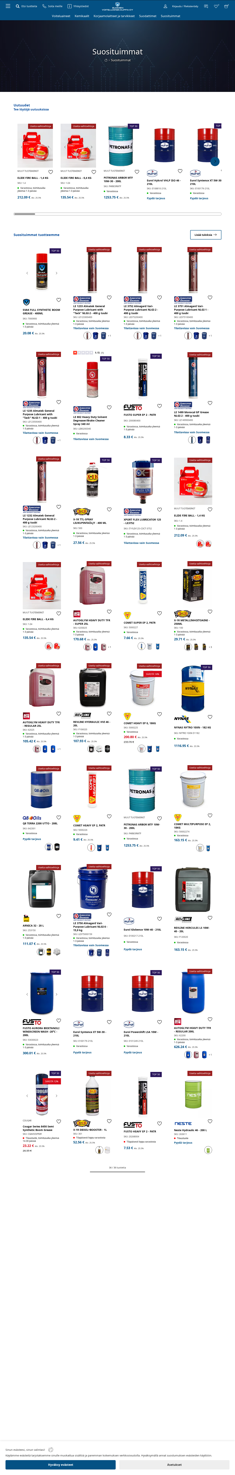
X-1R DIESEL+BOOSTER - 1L (90, 1129)
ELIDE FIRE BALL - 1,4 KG (32, 178)
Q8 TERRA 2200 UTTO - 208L (40, 823)
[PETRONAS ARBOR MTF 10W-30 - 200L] (121, 146)
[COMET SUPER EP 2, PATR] (143, 585)
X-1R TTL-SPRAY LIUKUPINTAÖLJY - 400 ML (89, 521)
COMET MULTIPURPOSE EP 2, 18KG (192, 825)
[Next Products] (215, 161)
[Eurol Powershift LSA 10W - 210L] (143, 993)
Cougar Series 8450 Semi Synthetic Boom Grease (38, 1128)
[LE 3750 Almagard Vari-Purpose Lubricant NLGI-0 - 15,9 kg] (92, 887)
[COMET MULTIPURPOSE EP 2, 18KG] (193, 788)
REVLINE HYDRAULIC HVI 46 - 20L (91, 723)
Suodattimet (147, 16)
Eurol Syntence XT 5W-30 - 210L (206, 182)
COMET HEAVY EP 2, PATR (89, 825)
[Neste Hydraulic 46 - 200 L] (193, 1094)
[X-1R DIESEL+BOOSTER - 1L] (92, 1094)
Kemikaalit (82, 16)
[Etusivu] (105, 60)
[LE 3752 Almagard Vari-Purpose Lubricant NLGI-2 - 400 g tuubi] (143, 270)
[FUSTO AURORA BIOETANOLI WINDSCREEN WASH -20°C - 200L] (42, 993)
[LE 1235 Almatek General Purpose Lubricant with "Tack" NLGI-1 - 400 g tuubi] (42, 375)
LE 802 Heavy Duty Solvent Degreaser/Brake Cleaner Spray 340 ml (90, 420)
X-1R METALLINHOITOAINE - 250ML (192, 621)
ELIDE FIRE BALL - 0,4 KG (76, 178)
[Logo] (117, 6)
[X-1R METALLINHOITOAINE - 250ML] (193, 584)
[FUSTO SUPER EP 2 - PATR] (143, 377)
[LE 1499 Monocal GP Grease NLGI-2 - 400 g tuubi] (193, 375)
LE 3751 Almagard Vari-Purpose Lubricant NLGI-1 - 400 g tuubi (191, 309)
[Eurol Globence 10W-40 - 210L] (143, 889)
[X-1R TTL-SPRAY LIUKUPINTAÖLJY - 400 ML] (92, 481)
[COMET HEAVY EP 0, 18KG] (143, 687)
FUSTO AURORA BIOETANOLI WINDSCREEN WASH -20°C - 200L (41, 1031)
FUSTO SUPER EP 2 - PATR (140, 414)
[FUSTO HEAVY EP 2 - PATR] (143, 1095)
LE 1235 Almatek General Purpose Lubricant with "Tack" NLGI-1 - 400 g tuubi (40, 414)
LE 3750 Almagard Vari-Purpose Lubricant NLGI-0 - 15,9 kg (90, 926)
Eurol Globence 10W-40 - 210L (142, 929)
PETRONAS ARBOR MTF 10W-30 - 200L (118, 179)
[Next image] (48, 147)
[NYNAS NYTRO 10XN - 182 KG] (193, 688)
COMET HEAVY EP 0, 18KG (140, 723)
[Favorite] (50, 172)
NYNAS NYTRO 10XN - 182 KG (192, 727)
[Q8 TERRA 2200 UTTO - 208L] (42, 789)
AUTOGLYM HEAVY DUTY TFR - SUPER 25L (91, 621)
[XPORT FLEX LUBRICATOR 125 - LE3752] (143, 481)
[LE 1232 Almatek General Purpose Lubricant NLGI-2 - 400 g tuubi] (42, 480)
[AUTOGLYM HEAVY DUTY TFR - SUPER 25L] (92, 584)
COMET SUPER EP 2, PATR (140, 622)
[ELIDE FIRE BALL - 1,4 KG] (35, 146)
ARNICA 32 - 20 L (33, 925)
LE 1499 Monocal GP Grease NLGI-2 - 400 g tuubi (191, 413)
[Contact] (206, 6)
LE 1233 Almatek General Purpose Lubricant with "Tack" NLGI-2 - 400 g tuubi (90, 309)
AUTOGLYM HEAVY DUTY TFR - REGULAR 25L (41, 723)
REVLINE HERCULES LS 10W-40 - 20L (191, 929)
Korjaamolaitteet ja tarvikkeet (114, 16)
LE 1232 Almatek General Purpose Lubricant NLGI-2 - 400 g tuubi (40, 519)
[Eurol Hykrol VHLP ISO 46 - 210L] (164, 145)
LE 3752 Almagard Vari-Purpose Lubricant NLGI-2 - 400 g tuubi (141, 309)
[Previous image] (22, 147)
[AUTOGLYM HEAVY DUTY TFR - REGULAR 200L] (193, 992)
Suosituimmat (170, 16)
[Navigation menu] (8, 6)
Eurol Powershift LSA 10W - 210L (141, 1033)
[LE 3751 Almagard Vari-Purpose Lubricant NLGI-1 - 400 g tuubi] (193, 270)
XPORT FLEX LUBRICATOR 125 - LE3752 (142, 521)
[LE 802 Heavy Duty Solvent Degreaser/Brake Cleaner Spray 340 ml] (92, 379)
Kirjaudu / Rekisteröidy (185, 6)
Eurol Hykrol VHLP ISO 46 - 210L (164, 182)
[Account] (165, 6)
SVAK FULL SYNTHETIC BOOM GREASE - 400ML (41, 311)
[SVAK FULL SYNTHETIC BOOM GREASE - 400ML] (42, 272)
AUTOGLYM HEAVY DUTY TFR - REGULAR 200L (192, 1029)
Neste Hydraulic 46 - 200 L (190, 1130)
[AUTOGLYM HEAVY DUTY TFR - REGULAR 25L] (42, 686)
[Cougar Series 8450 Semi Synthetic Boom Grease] (42, 1094)
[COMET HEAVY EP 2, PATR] (92, 789)
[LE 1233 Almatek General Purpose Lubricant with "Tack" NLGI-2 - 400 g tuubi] (92, 270)
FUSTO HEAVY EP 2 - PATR (140, 1131)
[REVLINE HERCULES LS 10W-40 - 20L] (193, 889)
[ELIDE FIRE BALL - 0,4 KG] (78, 146)
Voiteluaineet (61, 16)
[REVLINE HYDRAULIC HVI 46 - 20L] (92, 686)
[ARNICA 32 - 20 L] (42, 888)
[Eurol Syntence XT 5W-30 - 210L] (207, 145)
